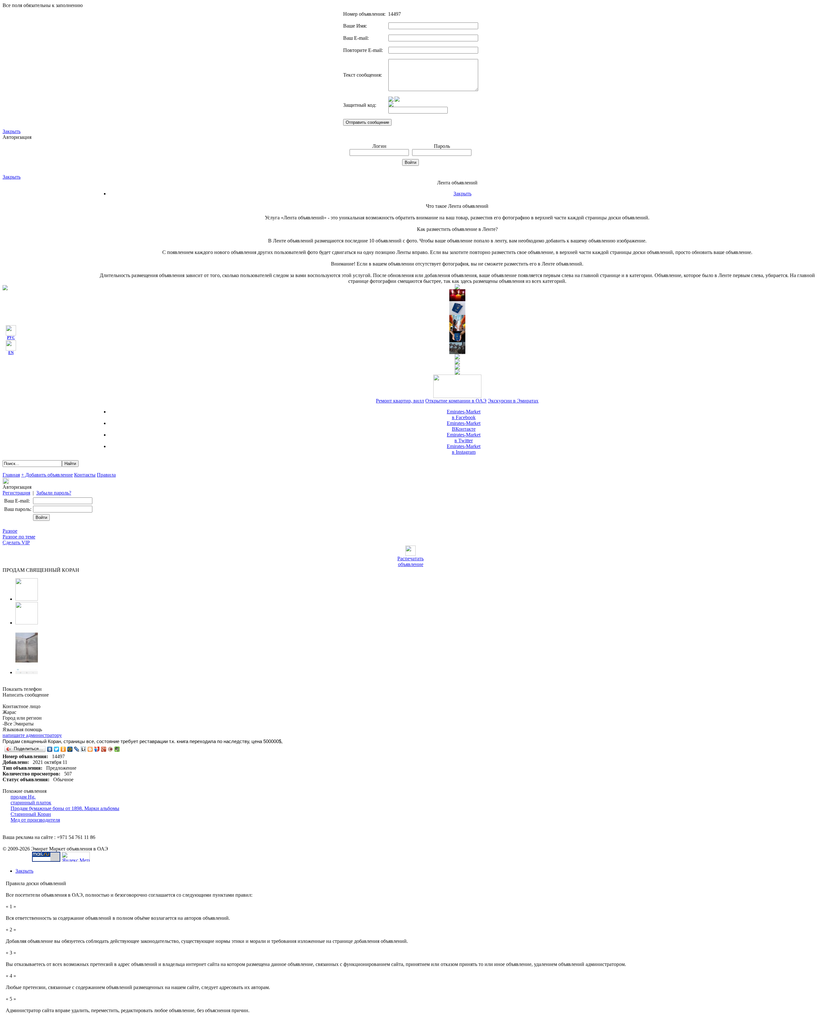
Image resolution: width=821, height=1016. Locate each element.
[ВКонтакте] (50, 749)
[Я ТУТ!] (97, 749)
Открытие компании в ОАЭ (456, 400)
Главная (11, 475)
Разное (10, 531)
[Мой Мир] (70, 749)
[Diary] (110, 749)
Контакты (85, 475)
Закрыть (12, 131)
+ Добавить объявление (47, 475)
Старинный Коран (31, 814)
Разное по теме (19, 536)
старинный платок (31, 802)
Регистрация (16, 492)
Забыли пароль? (53, 492)
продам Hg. (23, 797)
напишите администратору (32, 735)
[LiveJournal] (76, 749)
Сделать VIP (16, 542)
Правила (106, 475)
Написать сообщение (26, 695)
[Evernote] (117, 749)
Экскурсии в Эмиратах (513, 400)
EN (11, 353)
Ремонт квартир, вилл (400, 400)
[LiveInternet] (83, 749)
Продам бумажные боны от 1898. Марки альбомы (65, 808)
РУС (11, 337)
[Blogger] (90, 749)
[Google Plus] (103, 749)
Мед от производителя (35, 820)
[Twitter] (56, 749)
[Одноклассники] (63, 749)
